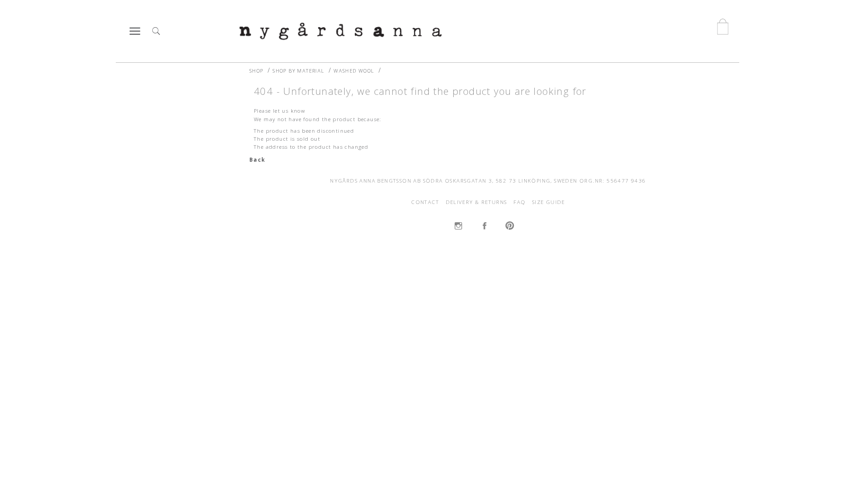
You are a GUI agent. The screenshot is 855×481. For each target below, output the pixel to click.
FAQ (519, 202)
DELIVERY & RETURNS (476, 202)
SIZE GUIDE (548, 202)
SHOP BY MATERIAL (298, 70)
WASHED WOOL (354, 70)
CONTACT (425, 202)
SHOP (256, 70)
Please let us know (279, 110)
